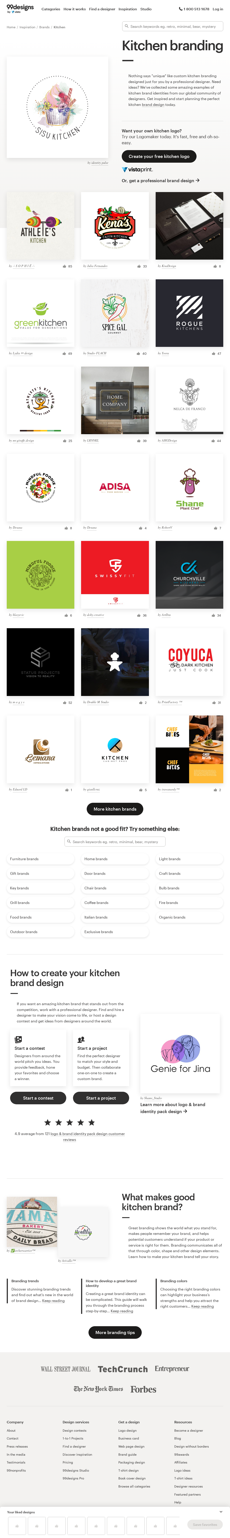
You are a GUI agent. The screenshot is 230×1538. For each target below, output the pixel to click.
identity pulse (99, 162)
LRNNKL (93, 440)
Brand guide (127, 1454)
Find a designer (102, 9)
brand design (153, 104)
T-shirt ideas (183, 1478)
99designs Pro (73, 1478)
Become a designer (188, 1430)
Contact (12, 1438)
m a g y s (18, 702)
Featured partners (187, 1494)
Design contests (74, 1430)
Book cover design (132, 1478)
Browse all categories (134, 1486)
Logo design (127, 1430)
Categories (51, 9)
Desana (17, 527)
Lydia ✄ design (23, 353)
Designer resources (188, 1486)
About (11, 1430)
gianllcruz (93, 789)
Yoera (165, 353)
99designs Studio (76, 1470)
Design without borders (191, 1446)
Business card (128, 1438)
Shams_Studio (153, 1098)
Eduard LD (20, 789)
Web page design (131, 1446)
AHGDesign (169, 440)
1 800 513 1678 (196, 9)
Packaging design (131, 1462)
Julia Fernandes (97, 266)
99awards (181, 1454)
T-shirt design (128, 1470)
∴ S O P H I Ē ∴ (23, 266)
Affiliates (180, 1462)
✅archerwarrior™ (23, 1250)
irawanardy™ (170, 789)
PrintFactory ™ (172, 702)
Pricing (68, 1462)
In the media (16, 1454)
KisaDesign (169, 266)
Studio (146, 9)
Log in (218, 9)
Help (177, 1502)
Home (11, 27)
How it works (75, 9)
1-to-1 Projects (73, 1438)
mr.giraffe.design (23, 440)
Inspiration (128, 9)
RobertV (167, 527)
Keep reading (53, 1300)
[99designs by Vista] (20, 8)
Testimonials (16, 1462)
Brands (45, 27)
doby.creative (95, 615)
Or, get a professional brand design (158, 180)
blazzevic (18, 615)
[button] (221, 1512)
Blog (177, 1438)
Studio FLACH (96, 353)
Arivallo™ (68, 1260)
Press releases (17, 1446)
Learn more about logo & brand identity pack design (172, 1108)
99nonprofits (16, 1470)
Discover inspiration (77, 1454)
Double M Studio (98, 702)
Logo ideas (182, 1470)
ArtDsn (166, 615)
